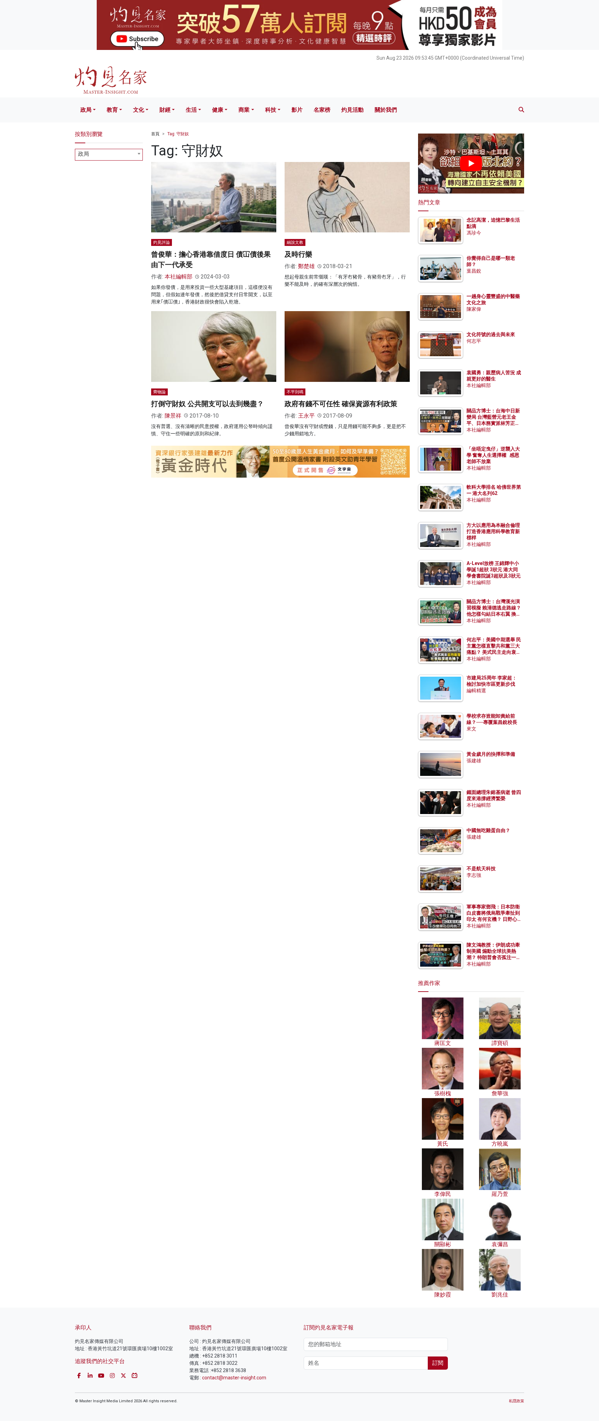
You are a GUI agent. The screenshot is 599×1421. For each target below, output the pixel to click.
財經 (165, 109)
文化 (138, 109)
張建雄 (474, 760)
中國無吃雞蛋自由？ (488, 830)
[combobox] (109, 155)
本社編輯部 (178, 276)
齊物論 (159, 392)
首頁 (155, 133)
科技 (270, 109)
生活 (191, 109)
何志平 (474, 341)
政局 (86, 109)
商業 (244, 109)
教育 (112, 109)
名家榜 (322, 109)
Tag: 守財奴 (178, 133)
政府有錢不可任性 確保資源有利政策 (341, 404)
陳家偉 (474, 309)
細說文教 (295, 242)
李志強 (474, 875)
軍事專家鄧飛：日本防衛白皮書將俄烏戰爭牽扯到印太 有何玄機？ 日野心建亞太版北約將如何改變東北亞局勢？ (493, 919)
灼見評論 (161, 242)
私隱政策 (516, 1401)
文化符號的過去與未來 (491, 334)
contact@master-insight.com (234, 1377)
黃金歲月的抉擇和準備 (491, 754)
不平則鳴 (295, 392)
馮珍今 (474, 233)
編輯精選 (476, 690)
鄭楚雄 (306, 266)
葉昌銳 (474, 271)
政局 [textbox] (83, 154)
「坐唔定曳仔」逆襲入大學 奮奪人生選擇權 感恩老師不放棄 (493, 455)
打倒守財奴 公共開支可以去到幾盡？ (207, 404)
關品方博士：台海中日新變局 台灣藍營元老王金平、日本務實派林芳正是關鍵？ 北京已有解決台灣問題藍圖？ (494, 423)
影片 (297, 109)
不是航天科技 (481, 868)
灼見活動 (352, 109)
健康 (217, 109)
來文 (471, 728)
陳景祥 (173, 415)
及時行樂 (298, 254)
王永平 (306, 415)
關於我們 (386, 109)
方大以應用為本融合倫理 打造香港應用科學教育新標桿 (494, 531)
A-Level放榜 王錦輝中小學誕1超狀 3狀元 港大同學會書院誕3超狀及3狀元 (494, 569)
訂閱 (437, 1363)
